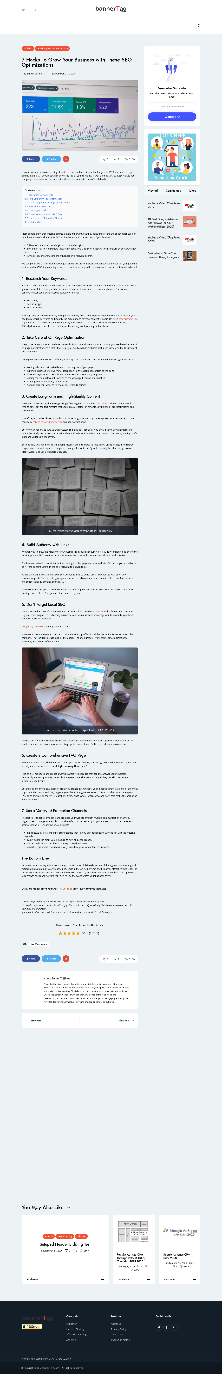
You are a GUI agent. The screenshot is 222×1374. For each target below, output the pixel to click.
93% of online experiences (41, 245)
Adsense (49, 1236)
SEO (38, 175)
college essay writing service (47, 421)
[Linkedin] (174, 1327)
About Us (116, 1323)
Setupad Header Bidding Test (65, 1244)
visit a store (97, 611)
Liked (192, 191)
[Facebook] (166, 1327)
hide (40, 190)
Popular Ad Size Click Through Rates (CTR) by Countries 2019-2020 (131, 1258)
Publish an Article (120, 1339)
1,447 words (102, 403)
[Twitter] (23, 10)
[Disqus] (80, 1068)
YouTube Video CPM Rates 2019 (164, 205)
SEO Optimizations (39, 944)
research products (68, 248)
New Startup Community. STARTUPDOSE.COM (46, 1358)
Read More (32, 1279)
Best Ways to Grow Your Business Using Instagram (163, 255)
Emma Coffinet (35, 73)
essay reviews (126, 318)
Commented (173, 191)
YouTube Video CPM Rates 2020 (164, 239)
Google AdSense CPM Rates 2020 (176, 1256)
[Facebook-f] (30, 10)
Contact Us (117, 1334)
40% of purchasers (45, 255)
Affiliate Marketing (76, 1334)
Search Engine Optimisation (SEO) (52, 48)
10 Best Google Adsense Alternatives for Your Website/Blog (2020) (163, 223)
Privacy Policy (118, 1329)
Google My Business (32, 626)
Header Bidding (65, 1236)
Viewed (153, 191)
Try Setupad (65, 888)
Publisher (28, 48)
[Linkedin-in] (36, 10)
